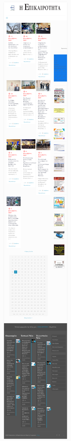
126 (25, 290)
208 (41, 311)
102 (19, 284)
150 (32, 296)
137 (25, 293)
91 (18, 281)
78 (12, 278)
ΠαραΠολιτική (56, 367)
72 (28, 275)
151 (35, 296)
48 (22, 269)
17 (28, 260)
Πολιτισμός (55, 374)
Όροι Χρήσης (55, 343)
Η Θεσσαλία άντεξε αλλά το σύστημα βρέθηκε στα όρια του (13, 162)
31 (38, 263)
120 (41, 287)
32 (41, 263)
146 (19, 296)
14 (18, 260)
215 (30, 314)
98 (41, 281)
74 (35, 275)
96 (35, 281)
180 (22, 305)
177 (12, 305)
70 (22, 275)
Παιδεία (54, 381)
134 (16, 293)
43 (41, 266)
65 (41, 272)
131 (41, 290)
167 (16, 302)
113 (19, 287)
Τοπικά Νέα (55, 360)
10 (41, 257)
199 (12, 311)
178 (16, 305)
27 (25, 263)
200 (16, 311)
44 (44, 266)
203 (25, 311)
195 (35, 308)
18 (31, 260)
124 (19, 290)
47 (18, 269)
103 (22, 284)
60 (25, 272)
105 (28, 284)
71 (25, 275)
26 (22, 263)
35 (15, 266)
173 (35, 302)
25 (18, 263)
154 (44, 296)
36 (18, 266)
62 (31, 272)
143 (44, 293)
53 (38, 269)
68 (15, 275)
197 (41, 308)
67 (12, 275)
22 (44, 260)
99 (44, 281)
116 (28, 287)
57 (15, 272)
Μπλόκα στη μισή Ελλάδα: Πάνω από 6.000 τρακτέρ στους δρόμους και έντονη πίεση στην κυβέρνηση (13, 220)
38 (25, 266)
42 (38, 266)
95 (31, 281)
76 (41, 275)
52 (35, 269)
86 (38, 278)
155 (12, 299)
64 (38, 272)
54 (41, 269)
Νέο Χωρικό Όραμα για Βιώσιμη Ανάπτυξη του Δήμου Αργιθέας (28, 101)
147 (22, 296)
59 (22, 272)
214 (27, 314)
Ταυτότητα (55, 340)
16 (25, 260)
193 (28, 308)
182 (28, 305)
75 (38, 275)
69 (18, 275)
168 (19, 302)
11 (44, 257)
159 (25, 299)
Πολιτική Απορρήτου (57, 347)
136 (22, 293)
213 (24, 314)
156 (16, 299)
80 (18, 278)
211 (17, 314)
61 (28, 272)
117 (32, 287)
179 (19, 305)
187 (44, 305)
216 (33, 314)
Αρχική (54, 356)
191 (22, 308)
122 (12, 290)
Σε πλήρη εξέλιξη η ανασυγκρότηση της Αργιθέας (13, 102)
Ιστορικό (54, 336)
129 (35, 290)
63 (35, 272)
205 (32, 311)
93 (25, 281)
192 (25, 308)
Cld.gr (38, 435)
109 (41, 284)
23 (12, 263)
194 (32, 308)
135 (19, 293)
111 (12, 287)
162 (35, 299)
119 (38, 287)
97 (38, 281)
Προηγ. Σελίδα (29, 251)
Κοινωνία (54, 378)
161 (32, 299)
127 (28, 290)
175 (41, 302)
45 (12, 269)
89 (12, 281)
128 (32, 290)
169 (22, 302)
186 (41, 305)
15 (22, 260)
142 (41, 293)
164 (41, 299)
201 (19, 311)
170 (25, 302)
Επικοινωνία (55, 350)
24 (15, 263)
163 (38, 299)
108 (38, 284)
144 (12, 296)
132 (44, 290)
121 (44, 287)
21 (41, 260)
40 (31, 266)
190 (19, 308)
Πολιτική (54, 363)
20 (38, 260)
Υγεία (53, 385)
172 (32, 302)
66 (44, 272)
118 (35, 287)
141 (38, 293)
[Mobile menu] (6, 17)
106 (32, 284)
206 (35, 311)
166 (12, 302)
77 (44, 275)
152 (38, 296)
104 (25, 284)
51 (31, 269)
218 (40, 314)
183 (32, 305)
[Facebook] (57, 435)
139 (32, 293)
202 (22, 311)
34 (12, 266)
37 (22, 266)
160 (28, 299)
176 (44, 302)
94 (28, 281)
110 (44, 284)
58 (18, 272)
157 (19, 299)
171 (28, 302)
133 (12, 293)
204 (28, 311)
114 (22, 287)
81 (22, 278)
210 (14, 314)
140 (35, 293)
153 (41, 296)
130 (38, 290)
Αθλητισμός (55, 389)
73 (31, 275)
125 (22, 290)
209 (44, 311)
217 (36, 314)
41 (35, 266)
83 (28, 278)
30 (35, 263)
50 (28, 269)
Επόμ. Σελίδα (27, 318)
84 (31, 278)
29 (31, 263)
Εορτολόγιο (64, 48)
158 (22, 299)
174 (38, 302)
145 (16, 296)
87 (41, 278)
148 (25, 296)
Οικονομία (55, 371)
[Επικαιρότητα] (35, 8)
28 (28, 263)
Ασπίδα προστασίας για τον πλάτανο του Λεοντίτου (13, 45)
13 (15, 260)
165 (44, 299)
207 (38, 311)
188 (12, 308)
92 (22, 281)
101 (16, 284)
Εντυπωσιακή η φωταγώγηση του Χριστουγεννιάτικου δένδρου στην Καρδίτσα (29, 162)
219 (43, 314)
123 (16, 290)
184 (35, 305)
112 (16, 287)
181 (25, 305)
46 (15, 269)
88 (44, 278)
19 (35, 260)
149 (28, 296)
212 (20, 314)
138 (28, 293)
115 (25, 287)
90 (15, 281)
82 (25, 278)
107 (35, 284)
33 (44, 263)
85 (35, 278)
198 (44, 308)
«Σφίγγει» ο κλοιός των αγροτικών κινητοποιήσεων (28, 45)
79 (15, 278)
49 (25, 269)
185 (38, 305)
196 (38, 308)
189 (16, 308)
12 (12, 260)
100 (12, 284)
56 (12, 272)
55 (44, 269)
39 (28, 266)
